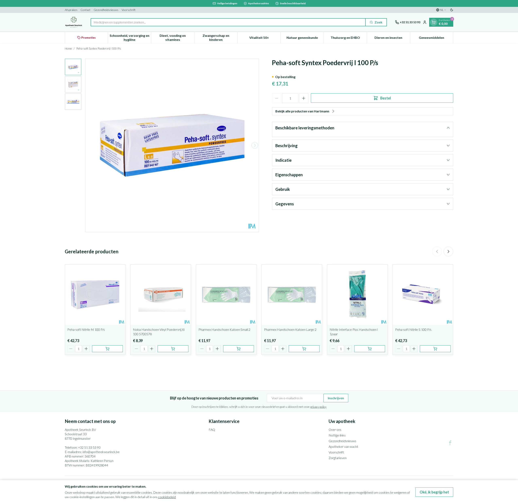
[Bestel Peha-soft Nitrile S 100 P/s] (435, 348)
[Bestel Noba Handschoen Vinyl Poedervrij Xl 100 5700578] (173, 348)
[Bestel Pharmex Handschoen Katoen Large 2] (304, 348)
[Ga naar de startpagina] (74, 22)
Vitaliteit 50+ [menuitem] (264, 38)
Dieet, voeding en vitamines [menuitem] (177, 37)
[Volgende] (255, 145)
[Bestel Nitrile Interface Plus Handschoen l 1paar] (369, 348)
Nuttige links (337, 435)
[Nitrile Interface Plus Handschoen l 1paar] (357, 295)
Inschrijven (336, 398)
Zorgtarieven (338, 458)
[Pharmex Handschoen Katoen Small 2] (226, 295)
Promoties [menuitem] (88, 37)
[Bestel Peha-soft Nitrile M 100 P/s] (107, 348)
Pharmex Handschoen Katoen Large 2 (290, 329)
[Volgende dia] (448, 251)
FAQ (212, 429)
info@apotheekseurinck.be (101, 452)
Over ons (335, 429)
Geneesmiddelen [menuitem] (436, 38)
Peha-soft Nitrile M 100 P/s (86, 329)
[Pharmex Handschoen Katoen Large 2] (292, 295)
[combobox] (228, 22)
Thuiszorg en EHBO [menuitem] (349, 38)
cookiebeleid (167, 497)
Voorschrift (129, 10)
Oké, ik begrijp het (434, 492)
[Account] (425, 22)
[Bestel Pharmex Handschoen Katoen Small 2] (238, 348)
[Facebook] (450, 443)
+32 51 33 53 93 (89, 447)
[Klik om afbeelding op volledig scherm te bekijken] (172, 145)
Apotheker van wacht (343, 446)
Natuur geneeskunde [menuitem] (305, 38)
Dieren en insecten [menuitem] (392, 38)
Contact (85, 10)
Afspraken (71, 10)
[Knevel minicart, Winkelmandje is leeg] (433, 22)
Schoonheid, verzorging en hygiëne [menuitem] (130, 37)
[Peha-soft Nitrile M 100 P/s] (95, 295)
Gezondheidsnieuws (106, 10)
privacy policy (318, 406)
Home (68, 48)
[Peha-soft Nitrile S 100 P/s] (423, 295)
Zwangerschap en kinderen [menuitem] (220, 37)
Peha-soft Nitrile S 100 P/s (413, 329)
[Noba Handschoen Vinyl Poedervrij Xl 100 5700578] (161, 295)
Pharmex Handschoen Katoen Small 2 (224, 329)
